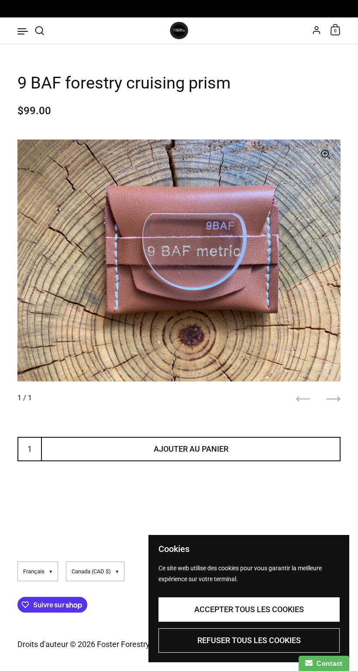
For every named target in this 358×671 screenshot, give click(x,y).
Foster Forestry (123, 644)
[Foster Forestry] (179, 30)
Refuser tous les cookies (249, 640)
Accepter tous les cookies (249, 609)
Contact (328, 663)
